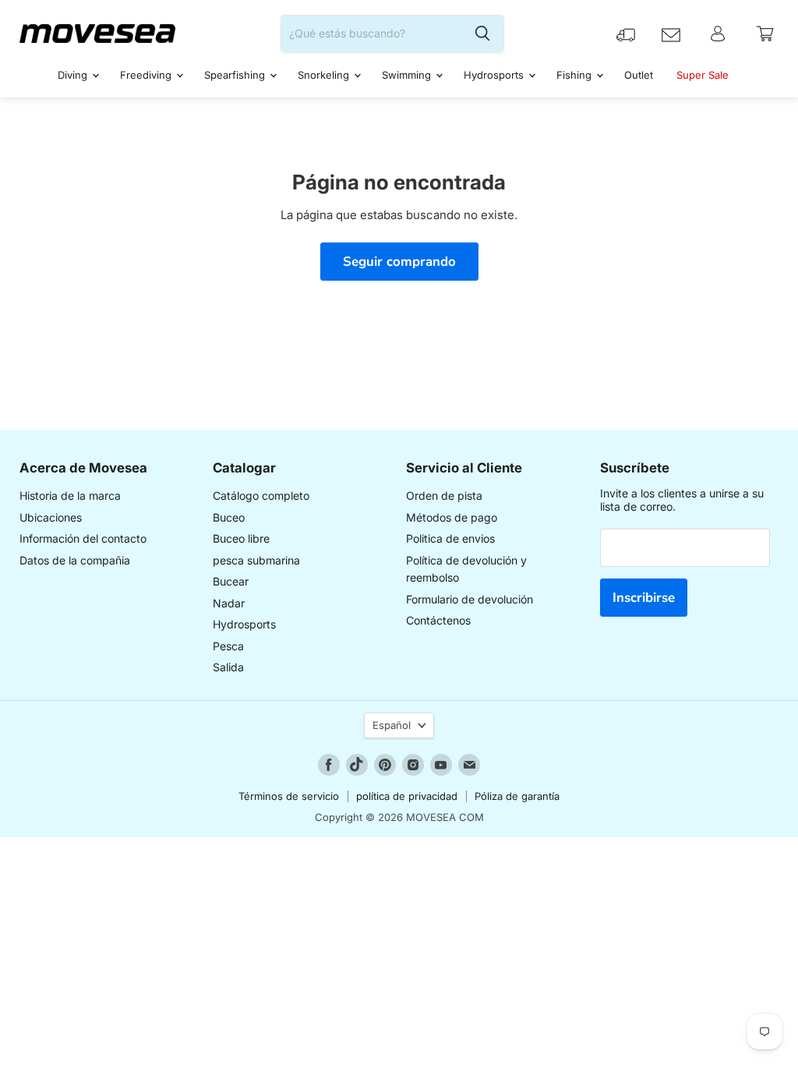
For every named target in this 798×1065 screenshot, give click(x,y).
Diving (74, 75)
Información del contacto (83, 538)
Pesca (228, 646)
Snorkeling (325, 75)
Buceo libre (241, 538)
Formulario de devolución (469, 599)
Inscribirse (644, 598)
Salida (228, 667)
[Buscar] (482, 33)
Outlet (638, 75)
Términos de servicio (288, 796)
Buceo (229, 517)
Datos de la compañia (74, 560)
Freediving (147, 75)
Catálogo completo (261, 495)
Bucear (231, 581)
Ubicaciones (50, 517)
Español (392, 725)
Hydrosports (495, 75)
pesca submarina (256, 560)
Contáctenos (438, 620)
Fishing (575, 75)
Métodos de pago (451, 517)
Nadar (229, 603)
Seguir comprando (399, 262)
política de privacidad (406, 796)
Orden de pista (444, 495)
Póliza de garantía (517, 796)
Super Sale (702, 75)
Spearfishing (236, 75)
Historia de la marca (70, 495)
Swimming (408, 75)
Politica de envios (450, 538)
